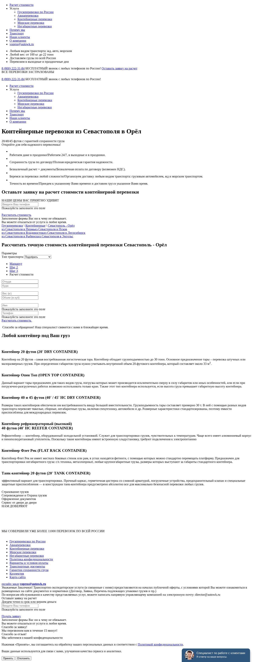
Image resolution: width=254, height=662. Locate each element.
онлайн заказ (10, 584)
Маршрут (16, 263)
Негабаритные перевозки (34, 26)
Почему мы (17, 30)
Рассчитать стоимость (16, 215)
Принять (8, 658)
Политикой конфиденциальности (160, 644)
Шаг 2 (14, 267)
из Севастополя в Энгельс (55, 236)
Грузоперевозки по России (35, 12)
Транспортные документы (27, 566)
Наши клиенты (20, 37)
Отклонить (23, 658)
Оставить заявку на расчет (119, 68)
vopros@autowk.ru (22, 44)
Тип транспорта (12, 256)
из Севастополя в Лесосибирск (64, 232)
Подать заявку (11, 616)
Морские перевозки (30, 22)
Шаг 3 (14, 271)
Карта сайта (18, 577)
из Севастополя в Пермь (18, 229)
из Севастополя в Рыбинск (20, 236)
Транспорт (17, 33)
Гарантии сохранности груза (29, 570)
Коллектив (17, 573)
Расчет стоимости (22, 5)
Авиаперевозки (27, 15)
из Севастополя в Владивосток (22, 232)
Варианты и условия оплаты (29, 563)
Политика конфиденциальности (31, 559)
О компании (18, 40)
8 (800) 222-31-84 (13, 68)
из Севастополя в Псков (51, 229)
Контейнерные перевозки (34, 19)
